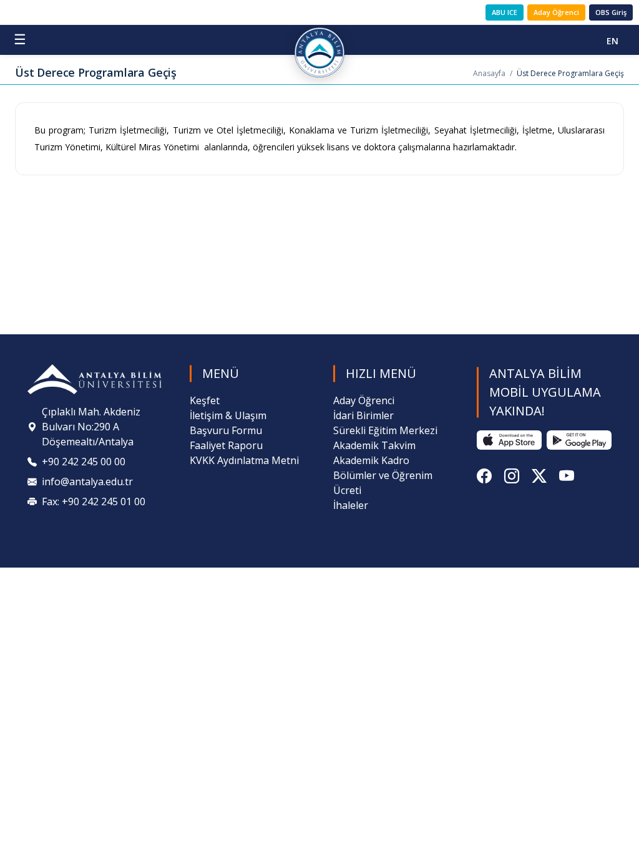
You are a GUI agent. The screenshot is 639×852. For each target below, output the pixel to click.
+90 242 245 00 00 (83, 461)
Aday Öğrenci (556, 12)
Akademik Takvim (374, 445)
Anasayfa (489, 73)
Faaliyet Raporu (226, 445)
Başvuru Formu (226, 430)
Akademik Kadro (371, 460)
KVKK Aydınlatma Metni (244, 460)
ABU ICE (504, 12)
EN (612, 41)
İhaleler (350, 505)
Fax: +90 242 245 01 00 (93, 501)
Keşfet (205, 400)
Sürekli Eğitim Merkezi (385, 430)
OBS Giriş (611, 12)
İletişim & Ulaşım (228, 415)
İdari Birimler (363, 415)
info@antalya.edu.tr (87, 481)
